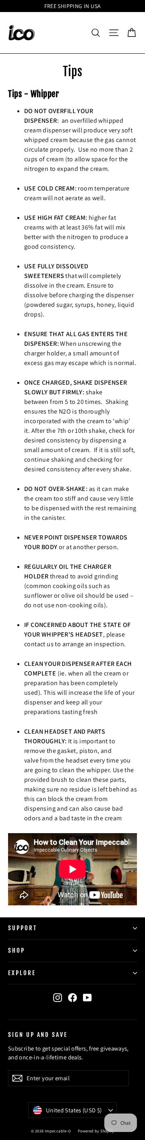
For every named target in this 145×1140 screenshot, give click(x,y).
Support (22, 928)
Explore (22, 973)
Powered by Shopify (96, 1131)
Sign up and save (38, 1034)
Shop (16, 950)
